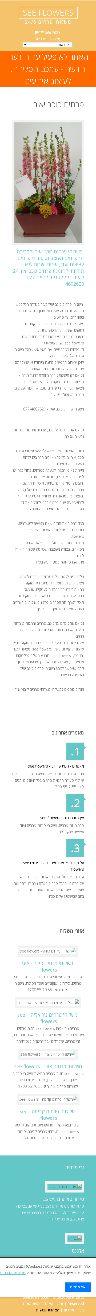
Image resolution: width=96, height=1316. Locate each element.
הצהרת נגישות (47, 1310)
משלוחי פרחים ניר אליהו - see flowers (47, 1018)
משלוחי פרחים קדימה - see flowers (47, 1114)
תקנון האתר (53, 1303)
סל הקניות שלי (45, 38)
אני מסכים (77, 1287)
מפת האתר (31, 1303)
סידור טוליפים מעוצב (63, 1199)
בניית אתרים (74, 1310)
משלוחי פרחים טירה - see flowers (47, 966)
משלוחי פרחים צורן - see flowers (48, 1066)
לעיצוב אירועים (48, 80)
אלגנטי (77, 1251)
